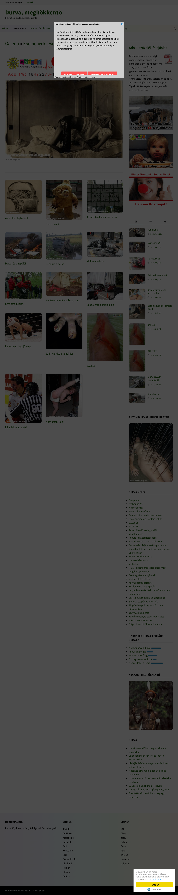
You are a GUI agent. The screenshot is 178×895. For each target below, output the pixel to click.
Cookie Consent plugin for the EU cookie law (154, 889)
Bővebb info (155, 879)
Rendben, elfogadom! (74, 74)
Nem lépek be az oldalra (102, 74)
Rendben (154, 884)
